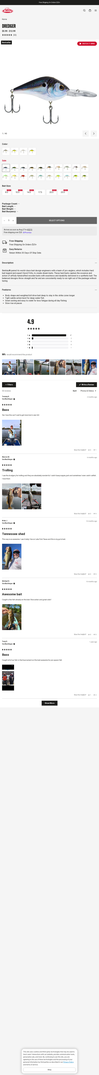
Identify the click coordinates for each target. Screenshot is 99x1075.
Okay (49, 1070)
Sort (75, 391)
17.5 (40, 192)
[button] (9, 34)
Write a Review (89, 385)
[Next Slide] (95, 367)
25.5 (64, 191)
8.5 (7, 191)
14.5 (30, 191)
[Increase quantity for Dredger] (13, 220)
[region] (49, 367)
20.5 (53, 191)
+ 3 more (35, 506)
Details (62, 2)
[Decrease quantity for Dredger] (4, 220)
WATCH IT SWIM (88, 44)
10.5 (18, 191)
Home (4, 19)
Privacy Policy (68, 1062)
